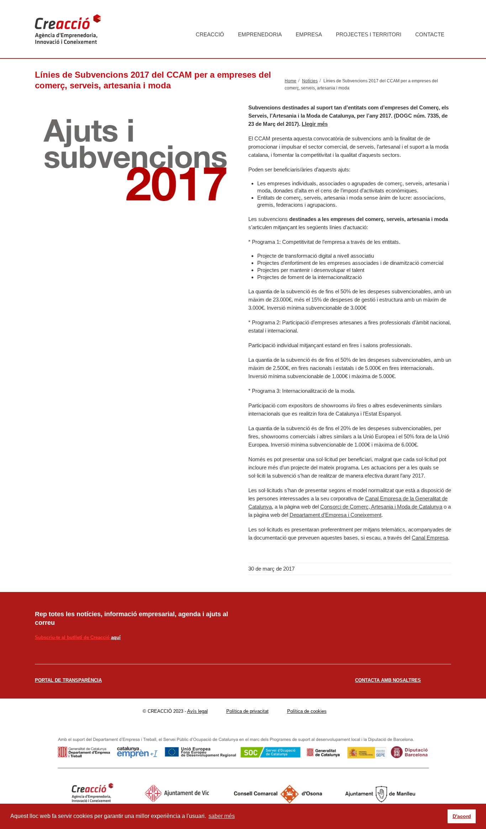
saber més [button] (221, 816)
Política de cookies (307, 711)
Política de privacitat (247, 711)
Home (290, 80)
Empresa (309, 34)
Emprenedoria (260, 34)
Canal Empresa (430, 538)
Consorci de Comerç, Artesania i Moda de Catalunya (381, 507)
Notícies (310, 80)
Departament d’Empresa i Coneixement (335, 515)
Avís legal (197, 711)
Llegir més (315, 124)
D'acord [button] (462, 816)
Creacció (210, 34)
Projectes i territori (368, 34)
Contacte (429, 34)
